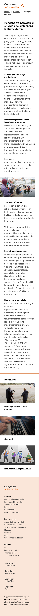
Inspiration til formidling (13, 502)
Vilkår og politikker (12, 504)
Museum (7, 530)
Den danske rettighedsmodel (17, 469)
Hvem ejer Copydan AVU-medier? (15, 408)
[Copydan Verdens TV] (16, 566)
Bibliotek (7, 533)
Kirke (6, 535)
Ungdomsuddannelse (13, 525)
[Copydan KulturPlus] (16, 582)
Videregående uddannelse (15, 527)
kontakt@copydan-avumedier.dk (12, 551)
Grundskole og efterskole (14, 522)
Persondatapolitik (11, 512)
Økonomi (8, 439)
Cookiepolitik (9, 510)
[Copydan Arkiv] (16, 590)
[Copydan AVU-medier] (16, 574)
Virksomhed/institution (13, 538)
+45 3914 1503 (12, 556)
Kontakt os (8, 507)
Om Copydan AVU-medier (14, 499)
